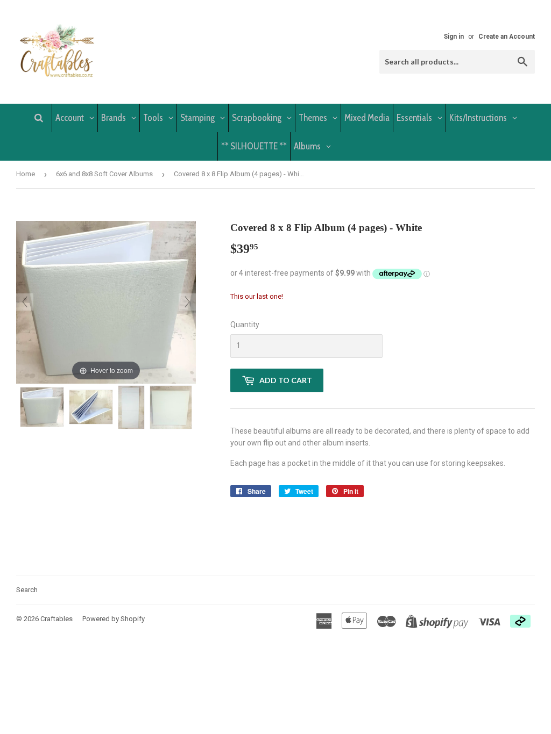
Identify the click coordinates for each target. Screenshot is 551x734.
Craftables (56, 619)
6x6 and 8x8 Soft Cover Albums (104, 174)
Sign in (454, 36)
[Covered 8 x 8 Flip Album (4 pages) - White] (41, 407)
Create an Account (506, 36)
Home (25, 174)
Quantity (244, 324)
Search (27, 590)
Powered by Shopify (113, 619)
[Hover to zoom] (106, 301)
